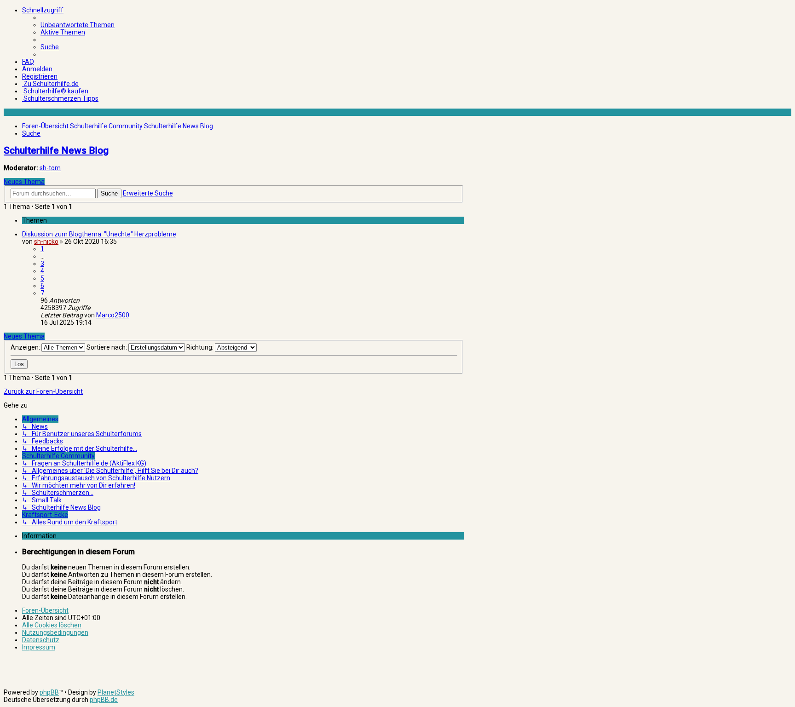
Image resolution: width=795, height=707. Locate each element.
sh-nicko (46, 241)
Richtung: (200, 347)
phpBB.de (104, 699)
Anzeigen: (26, 347)
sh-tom (50, 168)
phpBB (49, 692)
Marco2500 (112, 315)
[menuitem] (77, 25)
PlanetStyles (116, 692)
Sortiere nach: (107, 347)
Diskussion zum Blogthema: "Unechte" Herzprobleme (99, 234)
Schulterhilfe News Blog (56, 150)
